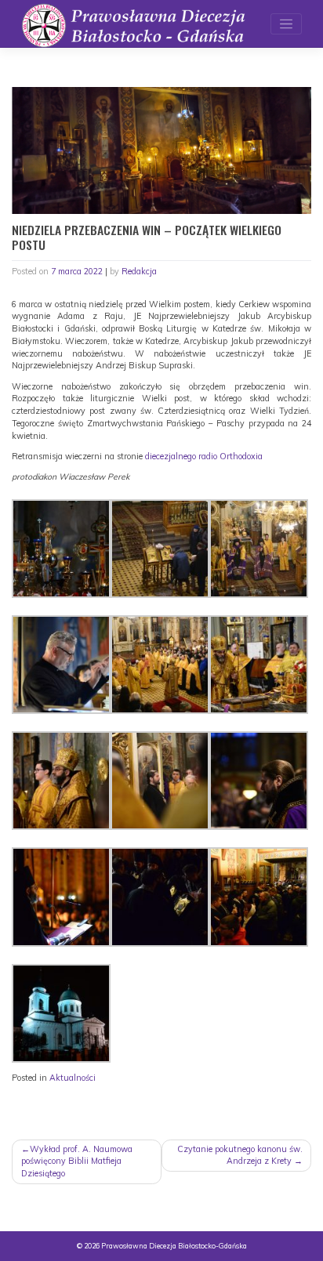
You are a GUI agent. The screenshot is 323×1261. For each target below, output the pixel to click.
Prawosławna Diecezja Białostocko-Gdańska (174, 1245)
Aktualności (72, 1077)
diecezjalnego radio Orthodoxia (204, 456)
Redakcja (139, 271)
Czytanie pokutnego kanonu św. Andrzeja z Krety (240, 1155)
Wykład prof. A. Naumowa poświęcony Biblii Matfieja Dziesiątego (76, 1161)
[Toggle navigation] (286, 24)
